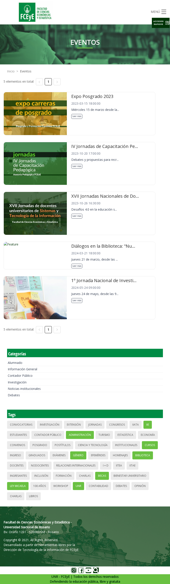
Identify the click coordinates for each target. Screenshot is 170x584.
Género (78, 455)
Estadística (125, 435)
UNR (78, 486)
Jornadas (95, 425)
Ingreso (15, 455)
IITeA (119, 465)
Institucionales (126, 445)
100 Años (39, 486)
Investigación (17, 382)
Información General (22, 369)
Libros (33, 496)
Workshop (60, 486)
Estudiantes (18, 435)
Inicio (11, 71)
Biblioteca (142, 455)
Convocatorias (21, 425)
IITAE (132, 465)
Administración (80, 435)
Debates (14, 395)
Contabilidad (98, 486)
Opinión (140, 486)
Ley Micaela (18, 486)
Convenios (17, 445)
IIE (147, 425)
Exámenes (59, 455)
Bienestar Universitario (130, 476)
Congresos (117, 425)
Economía (148, 435)
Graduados (37, 455)
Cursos (150, 445)
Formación (63, 476)
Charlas (85, 476)
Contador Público (20, 375)
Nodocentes (40, 465)
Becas (102, 476)
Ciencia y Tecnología (93, 445)
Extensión (74, 425)
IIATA (135, 425)
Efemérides (98, 455)
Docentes (16, 465)
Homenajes (120, 455)
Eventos (25, 71)
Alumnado (15, 363)
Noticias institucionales (24, 389)
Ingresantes (18, 476)
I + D (105, 465)
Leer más (76, 116)
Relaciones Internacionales (75, 465)
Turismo (104, 435)
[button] (161, 23)
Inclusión (41, 476)
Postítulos (62, 445)
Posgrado (40, 445)
